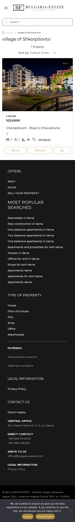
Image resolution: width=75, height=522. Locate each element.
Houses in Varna (18, 253)
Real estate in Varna (21, 218)
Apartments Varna (20, 270)
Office (11, 328)
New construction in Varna (25, 223)
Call (17, 150)
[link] (37, 84)
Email (42, 150)
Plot (10, 317)
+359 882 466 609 (19, 443)
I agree (28, 516)
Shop (11, 323)
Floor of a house (18, 311)
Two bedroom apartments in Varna (31, 235)
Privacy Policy (17, 389)
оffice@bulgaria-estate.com (25, 456)
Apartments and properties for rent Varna (35, 247)
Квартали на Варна (20, 365)
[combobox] (42, 53)
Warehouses (16, 334)
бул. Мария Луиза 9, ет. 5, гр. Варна (31, 425)
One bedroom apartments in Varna (31, 229)
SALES (12, 187)
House (12, 305)
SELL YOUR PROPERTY (23, 193)
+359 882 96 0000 (19, 438)
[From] (70, 510)
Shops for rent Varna (21, 264)
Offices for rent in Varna (23, 258)
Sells (65, 63)
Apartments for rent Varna (25, 276)
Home (9, 32)
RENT (11, 181)
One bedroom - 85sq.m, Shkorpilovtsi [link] (33, 128)
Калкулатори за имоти (22, 357)
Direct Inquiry (17, 412)
